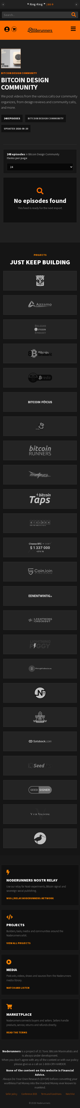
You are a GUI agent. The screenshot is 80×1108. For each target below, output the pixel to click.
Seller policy (11, 1093)
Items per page (17, 158)
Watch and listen (17, 987)
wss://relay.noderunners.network (30, 898)
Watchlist (70, 1093)
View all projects (18, 943)
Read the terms (16, 1032)
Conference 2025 (29, 1093)
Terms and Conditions (51, 1093)
